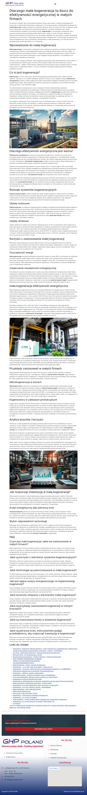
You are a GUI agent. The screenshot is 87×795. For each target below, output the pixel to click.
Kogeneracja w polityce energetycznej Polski (27, 679)
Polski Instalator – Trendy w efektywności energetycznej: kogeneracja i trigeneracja (40, 699)
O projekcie (16, 703)
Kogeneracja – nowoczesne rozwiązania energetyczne (30, 695)
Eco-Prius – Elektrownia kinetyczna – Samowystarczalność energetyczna (36, 653)
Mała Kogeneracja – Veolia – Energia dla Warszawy (29, 665)
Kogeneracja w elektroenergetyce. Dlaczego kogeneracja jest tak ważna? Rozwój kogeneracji (43, 681)
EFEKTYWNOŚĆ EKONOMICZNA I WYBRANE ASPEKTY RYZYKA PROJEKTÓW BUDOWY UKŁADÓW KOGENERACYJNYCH (27, 661)
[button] (55, 3)
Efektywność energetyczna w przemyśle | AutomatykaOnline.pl (33, 671)
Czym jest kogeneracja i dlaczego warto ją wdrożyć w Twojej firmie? (35, 677)
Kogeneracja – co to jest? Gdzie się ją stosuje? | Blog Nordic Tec (33, 701)
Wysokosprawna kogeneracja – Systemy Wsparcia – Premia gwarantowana (37, 657)
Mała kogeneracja (70, 705)
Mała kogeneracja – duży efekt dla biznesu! (27, 689)
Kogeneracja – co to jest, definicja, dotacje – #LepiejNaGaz (32, 687)
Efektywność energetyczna (21, 691)
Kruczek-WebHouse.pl (77, 791)
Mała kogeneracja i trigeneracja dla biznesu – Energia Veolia (32, 683)
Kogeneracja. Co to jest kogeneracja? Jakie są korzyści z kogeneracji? (35, 685)
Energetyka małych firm (43, 705)
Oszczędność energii (23, 707)
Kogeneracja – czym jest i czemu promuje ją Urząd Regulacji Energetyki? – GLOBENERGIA (42, 669)
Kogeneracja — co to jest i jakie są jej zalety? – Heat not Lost (32, 667)
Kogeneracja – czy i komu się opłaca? (25, 697)
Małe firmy (13, 707)
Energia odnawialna (57, 705)
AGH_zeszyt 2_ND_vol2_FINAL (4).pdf (25, 693)
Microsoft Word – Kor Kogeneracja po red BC (27, 655)
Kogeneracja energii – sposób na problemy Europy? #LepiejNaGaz (34, 675)
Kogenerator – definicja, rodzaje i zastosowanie (28, 673)
